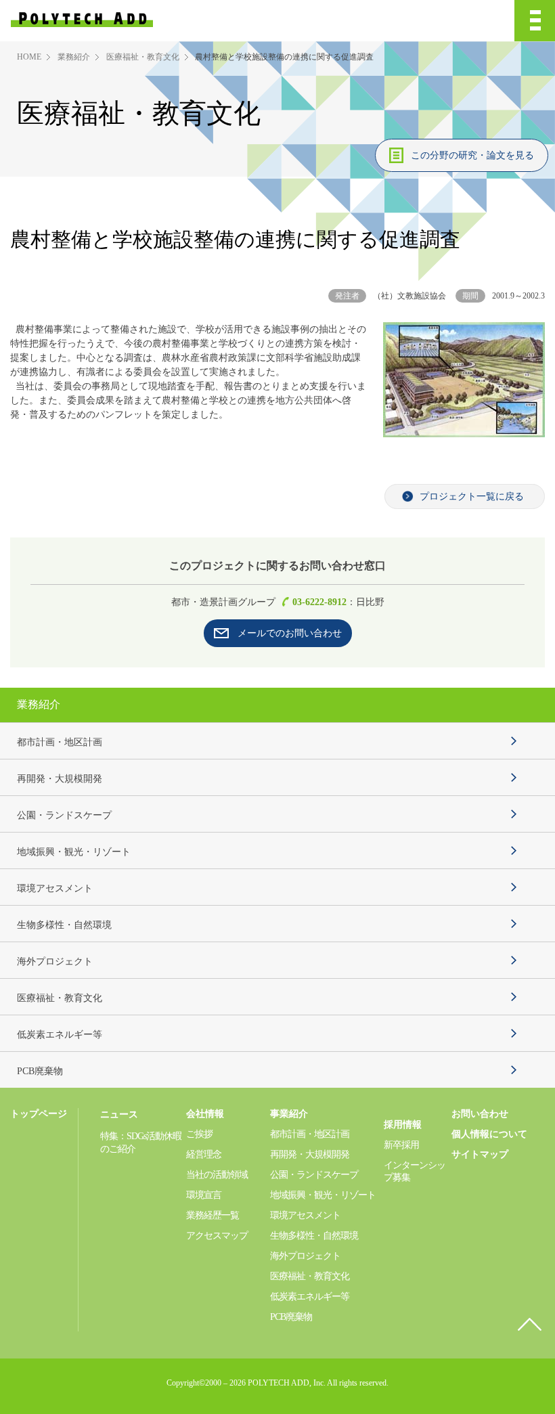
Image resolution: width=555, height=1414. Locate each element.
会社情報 (205, 1114)
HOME (29, 57)
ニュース (119, 1114)
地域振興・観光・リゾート (74, 852)
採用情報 (403, 1125)
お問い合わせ (479, 1114)
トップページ (38, 1114)
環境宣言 (203, 1195)
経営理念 (203, 1154)
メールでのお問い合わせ (290, 633)
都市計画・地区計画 (59, 742)
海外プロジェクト (55, 961)
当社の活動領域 (217, 1175)
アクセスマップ (217, 1236)
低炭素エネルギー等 (59, 1035)
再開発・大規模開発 (59, 779)
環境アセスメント (55, 888)
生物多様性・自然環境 (64, 925)
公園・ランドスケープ (64, 815)
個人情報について (489, 1134)
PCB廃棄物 (40, 1071)
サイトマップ (479, 1154)
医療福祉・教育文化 (142, 57)
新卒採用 (401, 1145)
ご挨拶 (199, 1134)
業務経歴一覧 (212, 1215)
